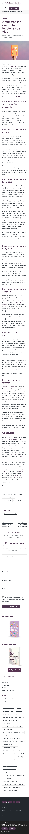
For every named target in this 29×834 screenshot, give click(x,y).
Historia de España (7, 744)
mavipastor (8, 510)
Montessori (19, 756)
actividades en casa (8, 705)
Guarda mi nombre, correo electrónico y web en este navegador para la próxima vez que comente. (14, 599)
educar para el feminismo (9, 729)
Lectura (5, 18)
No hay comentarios (8, 37)
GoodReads (17, 475)
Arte (12, 711)
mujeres (5, 759)
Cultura (4, 687)
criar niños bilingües (8, 717)
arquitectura (6, 711)
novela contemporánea (8, 497)
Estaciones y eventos (8, 690)
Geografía (5, 735)
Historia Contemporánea (19, 741)
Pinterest (21, 469)
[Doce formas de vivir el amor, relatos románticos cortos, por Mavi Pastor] (14, 629)
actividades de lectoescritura (10, 701)
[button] (14, 8)
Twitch (21, 471)
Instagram (15, 469)
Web (3, 589)
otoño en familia (7, 784)
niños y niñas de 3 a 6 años (9, 769)
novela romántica (17, 500)
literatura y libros (18, 494)
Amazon (13, 454)
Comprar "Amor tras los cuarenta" (11, 810)
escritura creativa (7, 494)
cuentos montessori (20, 717)
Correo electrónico (8, 580)
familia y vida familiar (19, 732)
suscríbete (12, 477)
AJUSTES (24, 825)
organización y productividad (10, 781)
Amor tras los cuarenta (9, 66)
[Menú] (23, 8)
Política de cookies (7, 831)
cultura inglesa (6, 723)
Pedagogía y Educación (18, 784)
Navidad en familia (7, 763)
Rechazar (12, 828)
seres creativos (16, 787)
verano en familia (12, 790)
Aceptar (4, 828)
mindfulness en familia (19, 753)
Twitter (4, 471)
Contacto (4, 816)
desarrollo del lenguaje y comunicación (12, 726)
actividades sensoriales (8, 708)
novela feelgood (7, 500)
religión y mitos (7, 787)
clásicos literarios (7, 714)
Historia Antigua (7, 741)
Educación (5, 682)
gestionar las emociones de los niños (12, 738)
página (18, 96)
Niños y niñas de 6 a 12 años (10, 772)
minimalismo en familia (8, 756)
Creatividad (5, 685)
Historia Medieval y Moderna (10, 747)
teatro (4, 790)
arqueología (19, 708)
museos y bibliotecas (14, 759)
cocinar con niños (18, 714)
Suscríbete (5, 807)
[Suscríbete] (14, 657)
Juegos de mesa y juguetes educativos (12, 750)
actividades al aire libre (8, 698)
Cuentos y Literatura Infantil (10, 720)
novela (13, 389)
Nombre (5, 572)
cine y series (19, 711)
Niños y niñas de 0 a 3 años (10, 766)
